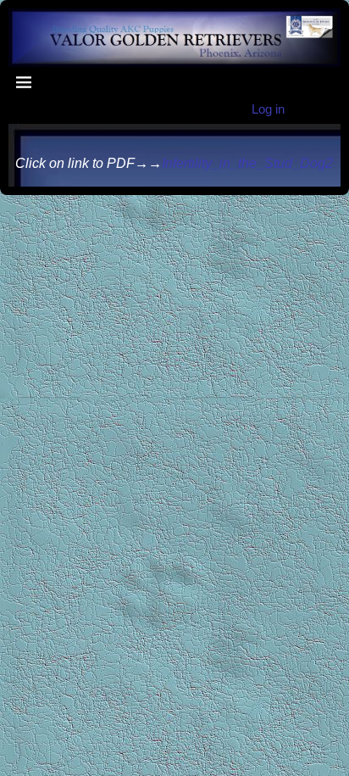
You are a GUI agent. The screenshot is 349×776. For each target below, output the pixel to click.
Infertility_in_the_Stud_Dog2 (247, 163)
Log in (268, 109)
